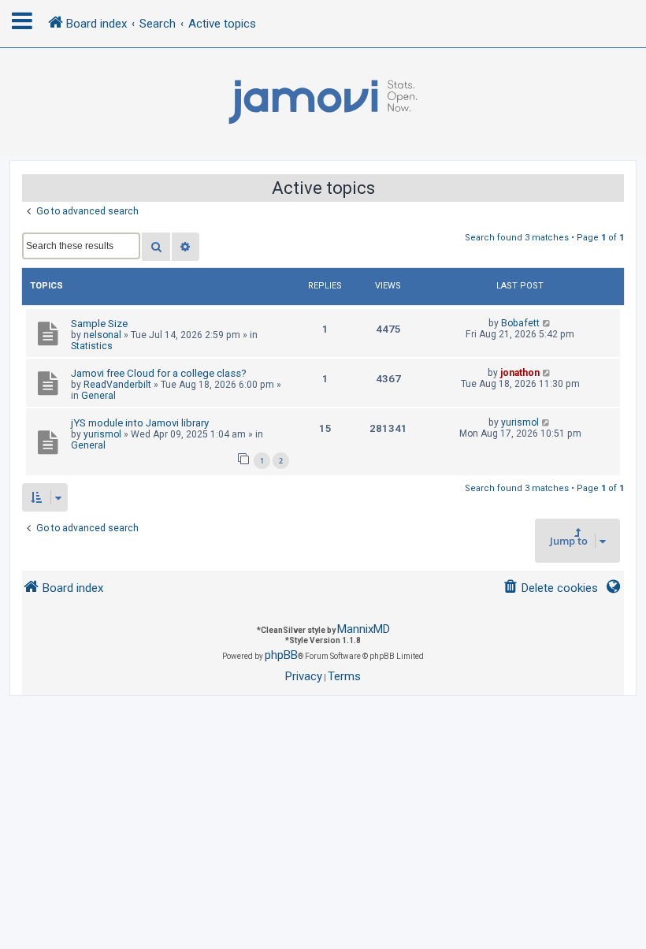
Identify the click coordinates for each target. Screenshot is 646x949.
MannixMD (363, 629)
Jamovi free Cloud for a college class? (159, 373)
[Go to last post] (547, 323)
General (98, 395)
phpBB (281, 655)
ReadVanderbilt (117, 384)
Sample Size (99, 323)
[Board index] (323, 102)
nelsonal (102, 335)
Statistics (92, 346)
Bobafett (520, 323)
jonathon (520, 372)
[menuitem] (550, 588)
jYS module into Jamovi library (140, 423)
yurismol (102, 434)
